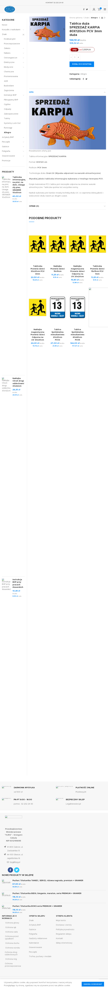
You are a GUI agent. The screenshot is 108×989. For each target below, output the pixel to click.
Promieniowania (11, 76)
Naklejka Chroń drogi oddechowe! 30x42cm (18, 382)
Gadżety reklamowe (38, 938)
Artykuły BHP (8, 137)
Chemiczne (9, 72)
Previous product (99, 18)
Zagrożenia (9, 90)
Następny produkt (104, 18)
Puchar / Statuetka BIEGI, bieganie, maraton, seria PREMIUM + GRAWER (47, 893)
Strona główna (76, 18)
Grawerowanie (8, 156)
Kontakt (59, 938)
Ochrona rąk (10, 927)
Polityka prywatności (65, 930)
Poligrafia (6, 151)
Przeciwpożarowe (12, 44)
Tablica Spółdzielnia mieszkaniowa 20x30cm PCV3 (57, 335)
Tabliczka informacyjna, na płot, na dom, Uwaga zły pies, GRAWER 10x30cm (19, 185)
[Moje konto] (94, 9)
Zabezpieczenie (11, 114)
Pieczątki (6, 142)
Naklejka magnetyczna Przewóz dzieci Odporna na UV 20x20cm (77, 271)
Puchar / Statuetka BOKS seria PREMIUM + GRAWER (37, 906)
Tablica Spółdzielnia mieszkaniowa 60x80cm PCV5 (77, 335)
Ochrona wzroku (12, 948)
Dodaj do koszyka (82, 64)
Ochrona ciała (11, 932)
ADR (6, 81)
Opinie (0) (34, 206)
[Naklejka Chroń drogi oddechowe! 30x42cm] (6, 475)
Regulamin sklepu (63, 934)
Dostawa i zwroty (64, 925)
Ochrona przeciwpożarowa (13, 965)
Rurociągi (8, 128)
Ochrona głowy (12, 923)
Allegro (94, 18)
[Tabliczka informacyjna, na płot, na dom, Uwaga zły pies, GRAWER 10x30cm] (6, 274)
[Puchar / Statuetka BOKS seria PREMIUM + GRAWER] (6, 909)
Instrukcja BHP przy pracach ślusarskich (18, 583)
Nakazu (7, 53)
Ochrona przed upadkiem (11, 938)
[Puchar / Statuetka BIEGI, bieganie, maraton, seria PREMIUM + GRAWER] (6, 896)
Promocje (6, 161)
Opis (31, 92)
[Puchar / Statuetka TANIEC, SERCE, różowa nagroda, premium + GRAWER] (6, 883)
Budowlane (9, 86)
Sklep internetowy (64, 943)
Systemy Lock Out (12, 123)
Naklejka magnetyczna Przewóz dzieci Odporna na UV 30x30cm (38, 335)
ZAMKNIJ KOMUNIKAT (93, 984)
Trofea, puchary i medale (40, 956)
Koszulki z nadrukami (11, 30)
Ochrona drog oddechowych (11, 953)
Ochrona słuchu (12, 943)
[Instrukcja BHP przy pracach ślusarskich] (6, 677)
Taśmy (7, 118)
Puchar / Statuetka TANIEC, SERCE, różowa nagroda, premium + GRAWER (48, 881)
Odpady (7, 109)
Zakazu (7, 48)
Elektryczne (9, 62)
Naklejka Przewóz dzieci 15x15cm (57, 268)
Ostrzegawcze (10, 58)
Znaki (86, 18)
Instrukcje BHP (10, 95)
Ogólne (7, 104)
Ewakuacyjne (10, 39)
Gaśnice (5, 147)
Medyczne (8, 67)
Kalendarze (34, 943)
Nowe (4, 25)
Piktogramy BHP (11, 100)
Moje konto (61, 920)
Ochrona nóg (11, 959)
